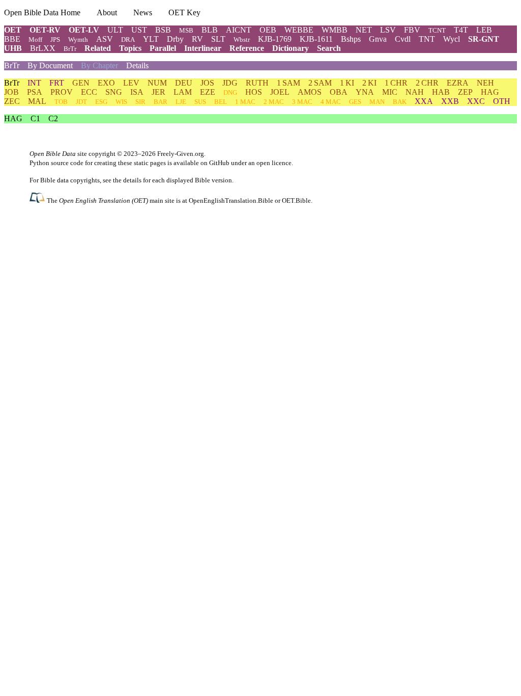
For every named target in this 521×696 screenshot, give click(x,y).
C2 (53, 118)
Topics (130, 48)
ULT (115, 29)
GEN (81, 82)
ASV (104, 39)
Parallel (163, 48)
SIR (140, 101)
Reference (246, 48)
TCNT (437, 30)
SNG (113, 92)
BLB (209, 29)
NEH (485, 82)
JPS (55, 39)
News (142, 12)
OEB (267, 29)
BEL (220, 101)
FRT (56, 82)
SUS (200, 101)
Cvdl (403, 39)
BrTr (70, 48)
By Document (50, 65)
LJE (181, 101)
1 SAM (288, 82)
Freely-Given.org (180, 153)
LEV (131, 82)
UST (139, 29)
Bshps (351, 39)
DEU (183, 82)
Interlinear (202, 48)
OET (12, 29)
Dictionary (290, 48)
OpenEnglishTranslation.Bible (231, 200)
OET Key (184, 12)
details (132, 180)
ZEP (465, 92)
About (107, 12)
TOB (61, 101)
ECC (89, 92)
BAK (400, 101)
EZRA (458, 82)
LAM (182, 92)
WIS (121, 101)
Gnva (378, 39)
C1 (35, 118)
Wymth (78, 39)
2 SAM (320, 82)
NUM (157, 82)
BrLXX (42, 48)
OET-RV (45, 29)
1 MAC (245, 101)
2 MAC (274, 101)
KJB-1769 (275, 39)
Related (97, 48)
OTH (501, 101)
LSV (388, 29)
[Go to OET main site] (38, 200)
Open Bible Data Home (42, 12)
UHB (13, 48)
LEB (484, 29)
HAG (490, 92)
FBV (412, 29)
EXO (106, 82)
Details (137, 65)
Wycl (451, 39)
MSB (186, 30)
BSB (163, 29)
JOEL (280, 92)
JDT (81, 101)
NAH (415, 92)
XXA (424, 101)
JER (158, 92)
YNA (365, 92)
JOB (11, 92)
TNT (427, 39)
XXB (450, 101)
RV (197, 39)
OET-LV (84, 29)
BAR (160, 101)
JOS (207, 82)
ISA (136, 92)
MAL (37, 101)
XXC (476, 101)
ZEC (12, 101)
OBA (339, 92)
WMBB (335, 29)
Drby (175, 39)
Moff (35, 39)
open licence (274, 163)
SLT (218, 39)
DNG (230, 92)
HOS (253, 92)
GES (355, 101)
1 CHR (396, 82)
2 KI (369, 82)
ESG (101, 101)
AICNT (238, 29)
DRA (128, 39)
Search (329, 48)
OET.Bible (296, 200)
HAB (441, 92)
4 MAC (331, 101)
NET (364, 29)
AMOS (310, 92)
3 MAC (302, 101)
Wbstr (242, 39)
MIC (389, 92)
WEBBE (298, 29)
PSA (34, 92)
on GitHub (214, 163)
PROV (61, 92)
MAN (377, 101)
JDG (230, 82)
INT (34, 82)
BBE (12, 39)
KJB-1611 (316, 39)
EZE (207, 92)
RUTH (257, 82)
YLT (151, 39)
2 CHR (427, 82)
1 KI (347, 82)
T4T (461, 29)
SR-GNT (483, 39)
